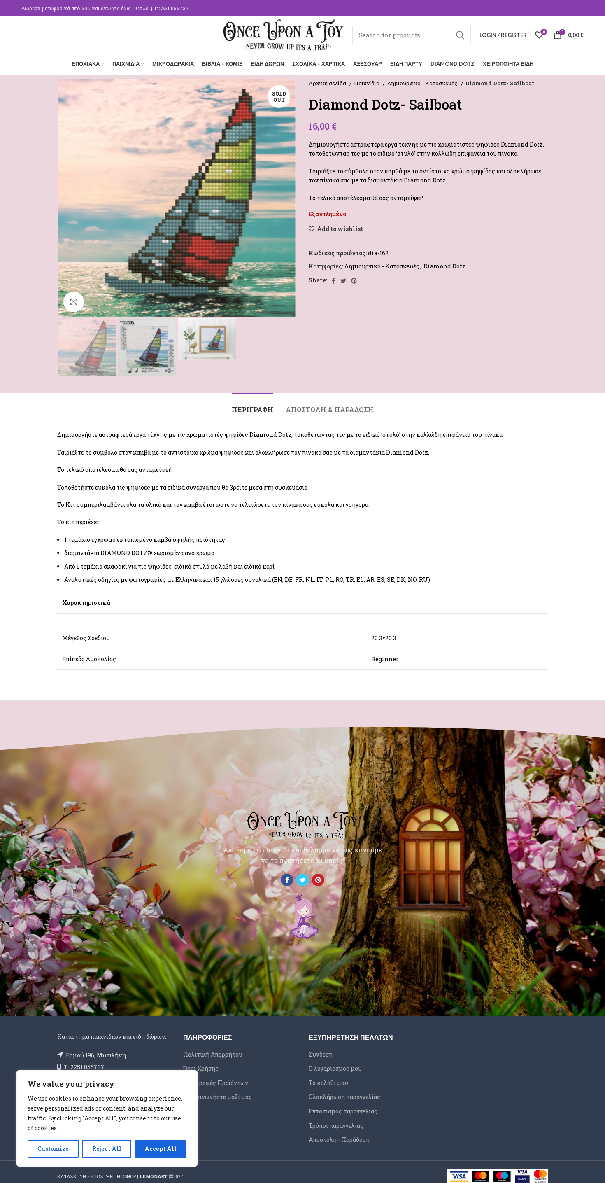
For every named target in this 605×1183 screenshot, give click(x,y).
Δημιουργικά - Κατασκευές (423, 83)
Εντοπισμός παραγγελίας (343, 1111)
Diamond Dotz (444, 266)
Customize (53, 1149)
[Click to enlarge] (73, 302)
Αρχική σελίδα (328, 83)
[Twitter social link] (343, 280)
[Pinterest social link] (354, 280)
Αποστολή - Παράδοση (339, 1139)
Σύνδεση (321, 1054)
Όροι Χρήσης (201, 1068)
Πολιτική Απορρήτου (212, 1054)
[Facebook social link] (333, 280)
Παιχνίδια (367, 83)
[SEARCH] (460, 35)
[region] (107, 1118)
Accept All (160, 1149)
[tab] (252, 405)
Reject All (106, 1149)
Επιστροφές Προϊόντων (215, 1083)
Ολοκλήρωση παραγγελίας (344, 1097)
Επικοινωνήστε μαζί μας (217, 1097)
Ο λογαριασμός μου (335, 1068)
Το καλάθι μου (328, 1083)
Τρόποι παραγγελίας (336, 1125)
